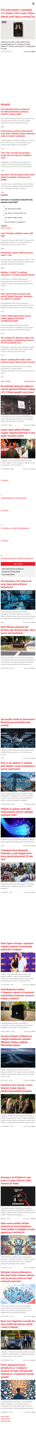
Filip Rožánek (5, 469)
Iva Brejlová (4, 892)
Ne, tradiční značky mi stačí (13, 217)
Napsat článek (5, 1419)
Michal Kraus (5, 668)
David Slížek (5, 1316)
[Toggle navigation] (33, 3)
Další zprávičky (5, 381)
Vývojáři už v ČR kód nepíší (11, 571)
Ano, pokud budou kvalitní (13, 209)
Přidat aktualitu (6, 1421)
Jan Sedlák (4, 51)
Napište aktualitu (29, 381)
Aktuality (5, 104)
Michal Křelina (5, 1031)
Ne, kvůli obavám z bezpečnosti (15, 222)
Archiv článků (5, 1416)
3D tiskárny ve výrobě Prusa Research (15, 528)
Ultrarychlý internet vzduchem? (13, 569)
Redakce (3, 1218)
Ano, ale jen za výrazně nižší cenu (15, 213)
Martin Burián (5, 804)
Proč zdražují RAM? (8, 574)
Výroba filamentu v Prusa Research (14, 498)
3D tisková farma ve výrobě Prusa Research (17, 558)
